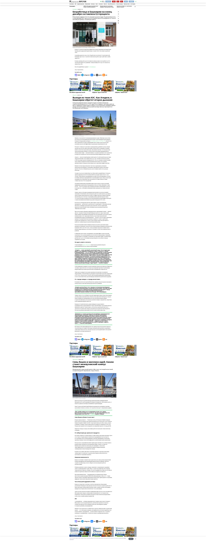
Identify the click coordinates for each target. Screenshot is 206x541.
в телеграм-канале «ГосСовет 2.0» (97, 141)
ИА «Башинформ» (92, 66)
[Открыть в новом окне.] (78, 75)
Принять (131, 538)
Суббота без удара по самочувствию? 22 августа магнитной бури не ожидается (90, 7)
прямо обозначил (86, 244)
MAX (114, 1)
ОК (121, 1)
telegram (131, 1)
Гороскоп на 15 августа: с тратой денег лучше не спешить (124, 7)
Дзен (126, 1)
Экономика (72, 6)
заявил (93, 414)
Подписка (108, 1)
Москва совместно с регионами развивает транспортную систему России (106, 7)
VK (117, 1)
